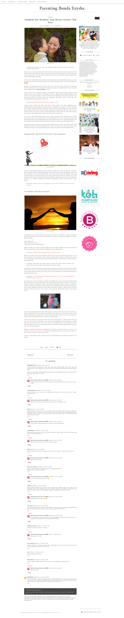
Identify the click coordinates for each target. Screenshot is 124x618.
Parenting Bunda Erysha (62, 8)
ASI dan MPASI (83, 64)
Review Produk (83, 75)
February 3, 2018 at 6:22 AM (42, 525)
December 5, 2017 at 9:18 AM (55, 380)
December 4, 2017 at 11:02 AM (43, 390)
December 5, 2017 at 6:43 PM (55, 440)
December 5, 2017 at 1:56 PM (37, 409)
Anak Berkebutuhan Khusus (86, 62)
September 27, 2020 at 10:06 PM (41, 577)
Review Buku (90, 73)
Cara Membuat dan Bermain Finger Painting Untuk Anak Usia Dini (89, 130)
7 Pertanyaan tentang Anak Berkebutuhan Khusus (89, 109)
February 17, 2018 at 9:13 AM (41, 543)
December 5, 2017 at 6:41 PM (55, 421)
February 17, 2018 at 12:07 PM (36, 552)
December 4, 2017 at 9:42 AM (42, 365)
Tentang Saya (11, 1)
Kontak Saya (32, 1)
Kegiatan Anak (91, 69)
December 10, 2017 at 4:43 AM (39, 485)
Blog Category (42, 1)
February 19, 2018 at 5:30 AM (55, 568)
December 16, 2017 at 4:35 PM (41, 505)
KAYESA (84, 69)
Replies (30, 377)
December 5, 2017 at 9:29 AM (55, 400)
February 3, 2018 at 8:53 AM (54, 534)
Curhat (94, 64)
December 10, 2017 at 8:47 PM (55, 496)
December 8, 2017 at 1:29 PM (55, 457)
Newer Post (30, 354)
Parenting (50, 17)
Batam (89, 64)
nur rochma (30, 505)
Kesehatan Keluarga (85, 71)
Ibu (81, 69)
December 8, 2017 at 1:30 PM (55, 476)
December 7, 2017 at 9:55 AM (37, 449)
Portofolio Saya (22, 1)
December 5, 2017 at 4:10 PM (41, 430)
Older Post (70, 354)
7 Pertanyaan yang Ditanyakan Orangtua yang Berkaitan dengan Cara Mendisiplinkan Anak (89, 150)
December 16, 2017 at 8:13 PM (55, 515)
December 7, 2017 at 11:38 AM (45, 466)
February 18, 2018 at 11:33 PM (41, 559)
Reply (28, 375)
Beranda (3, 1)
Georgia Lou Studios (54, 612)
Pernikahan (83, 73)
